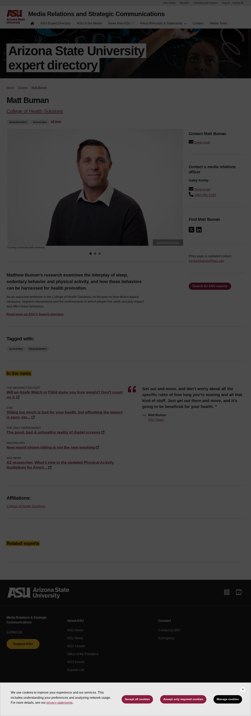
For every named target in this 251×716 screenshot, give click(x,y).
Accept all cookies (137, 699)
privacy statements (59, 702)
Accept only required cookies (183, 699)
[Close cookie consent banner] (243, 689)
